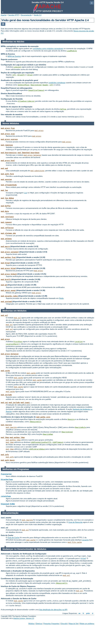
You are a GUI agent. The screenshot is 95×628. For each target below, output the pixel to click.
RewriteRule (80, 427)
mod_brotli (6, 279)
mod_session (6, 179)
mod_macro (5, 247)
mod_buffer (6, 206)
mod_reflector (7, 228)
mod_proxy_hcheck (9, 274)
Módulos (31, 624)
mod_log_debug (7, 198)
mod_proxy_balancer (32, 155)
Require (71, 419)
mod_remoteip (7, 145)
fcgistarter (6, 474)
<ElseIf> (21, 75)
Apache (3, 15)
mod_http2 (5, 263)
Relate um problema (87, 624)
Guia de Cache (13, 537)
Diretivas (39, 624)
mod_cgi (4, 403)
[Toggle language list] (3, 24)
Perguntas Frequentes (51, 624)
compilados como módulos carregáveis (48, 49)
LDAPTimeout (57, 442)
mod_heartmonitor (9, 153)
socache (85, 540)
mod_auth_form (7, 174)
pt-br (88, 613)
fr (83, 613)
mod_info (5, 455)
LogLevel (17, 67)
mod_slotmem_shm (8, 233)
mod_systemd (6, 302)
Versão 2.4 (37, 15)
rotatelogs (6, 496)
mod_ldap (5, 438)
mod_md (4, 285)
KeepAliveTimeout (36, 90)
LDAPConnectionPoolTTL (41, 442)
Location (79, 342)
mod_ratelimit (7, 217)
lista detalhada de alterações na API (53, 610)
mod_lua (4, 190)
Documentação (26, 15)
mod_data (5, 211)
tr (93, 613)
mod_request (6, 222)
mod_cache (5, 371)
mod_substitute (37, 171)
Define (63, 109)
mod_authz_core (43, 417)
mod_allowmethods (9, 185)
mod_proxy (39, 131)
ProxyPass (17, 342)
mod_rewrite (6, 425)
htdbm (12, 504)
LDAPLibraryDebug (37, 449)
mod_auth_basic (8, 460)
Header (45, 85)
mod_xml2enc (6, 239)
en (79, 613)
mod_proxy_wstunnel (10, 252)
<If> (14, 75)
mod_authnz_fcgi (8, 257)
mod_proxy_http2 (8, 268)
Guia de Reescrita (75, 522)
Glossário (64, 624)
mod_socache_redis (9, 296)
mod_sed (4, 168)
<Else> (30, 75)
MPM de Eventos (14, 56)
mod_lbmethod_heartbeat (28, 153)
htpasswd (5, 504)
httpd (83, 558)
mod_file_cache (75, 542)
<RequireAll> (35, 422)
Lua (25, 193)
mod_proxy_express (9, 139)
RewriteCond (36, 85)
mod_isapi (25, 403)
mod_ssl (4, 315)
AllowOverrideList (26, 101)
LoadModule (72, 51)
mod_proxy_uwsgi (8, 290)
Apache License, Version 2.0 (23, 618)
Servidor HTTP (13, 15)
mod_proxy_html (8, 161)
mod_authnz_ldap (17, 438)
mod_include (6, 395)
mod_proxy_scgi (8, 134)
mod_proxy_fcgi (8, 128)
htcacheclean (7, 479)
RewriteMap (48, 434)
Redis (61, 298)
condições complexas (56, 83)
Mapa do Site (73, 624)
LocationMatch (12, 344)
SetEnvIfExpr (24, 85)
